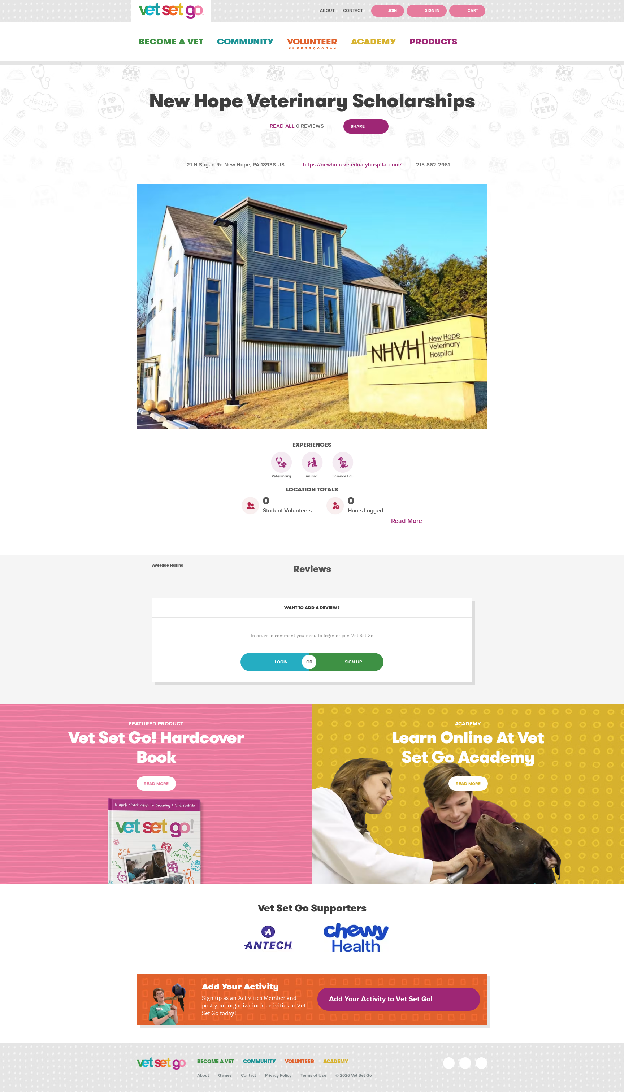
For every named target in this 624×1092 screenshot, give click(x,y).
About (327, 10)
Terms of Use (313, 1075)
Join (392, 10)
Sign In (431, 10)
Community (245, 41)
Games (225, 1075)
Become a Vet (171, 41)
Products (433, 41)
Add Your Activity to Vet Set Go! (380, 999)
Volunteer (312, 41)
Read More (408, 521)
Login (281, 661)
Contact (353, 10)
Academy (373, 41)
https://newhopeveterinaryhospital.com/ (352, 164)
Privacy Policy (278, 1075)
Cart (472, 10)
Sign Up (353, 661)
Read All (282, 126)
